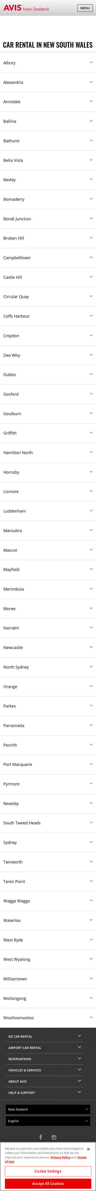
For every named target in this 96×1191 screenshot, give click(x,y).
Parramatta (13, 725)
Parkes (9, 706)
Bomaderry (13, 199)
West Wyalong (16, 959)
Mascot (10, 550)
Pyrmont (11, 784)
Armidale (11, 101)
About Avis (17, 1081)
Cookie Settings (48, 1171)
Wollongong (14, 998)
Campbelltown (17, 257)
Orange (10, 686)
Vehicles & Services (24, 1070)
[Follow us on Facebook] (42, 1137)
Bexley (9, 179)
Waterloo (12, 920)
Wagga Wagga (16, 900)
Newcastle (13, 647)
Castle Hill (12, 277)
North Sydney (16, 667)
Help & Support (21, 1093)
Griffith (10, 433)
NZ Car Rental (20, 1036)
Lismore (11, 491)
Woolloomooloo (18, 1017)
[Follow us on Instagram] (54, 1137)
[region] (48, 1166)
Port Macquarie (17, 764)
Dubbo (9, 374)
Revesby (11, 803)
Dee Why (11, 355)
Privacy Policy (60, 1157)
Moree (9, 608)
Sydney (10, 842)
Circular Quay (16, 296)
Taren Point (14, 881)
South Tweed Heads (22, 822)
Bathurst (11, 140)
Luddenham (14, 511)
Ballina (9, 121)
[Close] (88, 1149)
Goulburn (12, 413)
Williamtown (15, 978)
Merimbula (13, 589)
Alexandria (13, 82)
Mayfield (11, 569)
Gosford (11, 394)
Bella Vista (13, 160)
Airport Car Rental (24, 1048)
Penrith (10, 745)
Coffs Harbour (16, 316)
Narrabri (11, 628)
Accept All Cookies (48, 1183)
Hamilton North (18, 452)
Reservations (19, 1059)
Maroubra (12, 530)
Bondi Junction (17, 218)
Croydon (11, 335)
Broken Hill (13, 238)
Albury (9, 62)
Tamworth (13, 862)
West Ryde (13, 940)
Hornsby (11, 472)
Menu (86, 9)
